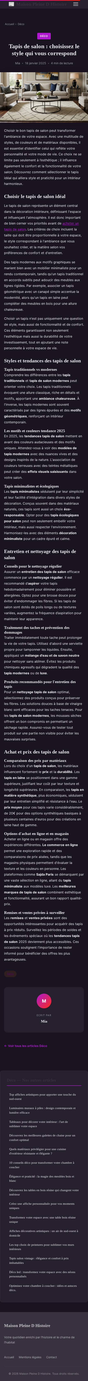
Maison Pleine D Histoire (37, 4)
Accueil (9, 24)
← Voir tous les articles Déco (25, 1046)
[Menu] (76, 4)
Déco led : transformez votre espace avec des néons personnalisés (42, 1274)
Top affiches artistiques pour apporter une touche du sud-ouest (42, 1096)
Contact (51, 1357)
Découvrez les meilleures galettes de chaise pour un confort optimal (42, 1137)
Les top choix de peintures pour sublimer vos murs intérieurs (41, 1247)
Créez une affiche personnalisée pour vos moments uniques (41, 1206)
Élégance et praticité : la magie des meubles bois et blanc (41, 1178)
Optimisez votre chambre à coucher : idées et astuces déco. (43, 1288)
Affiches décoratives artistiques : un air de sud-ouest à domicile (43, 1233)
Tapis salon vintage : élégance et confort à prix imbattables (39, 1260)
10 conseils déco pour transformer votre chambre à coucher (41, 1165)
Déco (21, 24)
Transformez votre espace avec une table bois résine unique (42, 1219)
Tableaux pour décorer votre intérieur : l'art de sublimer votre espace (38, 1124)
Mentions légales (30, 1357)
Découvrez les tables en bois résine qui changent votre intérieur (44, 1192)
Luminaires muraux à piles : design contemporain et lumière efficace (42, 1110)
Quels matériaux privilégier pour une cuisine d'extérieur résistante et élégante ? (37, 1151)
